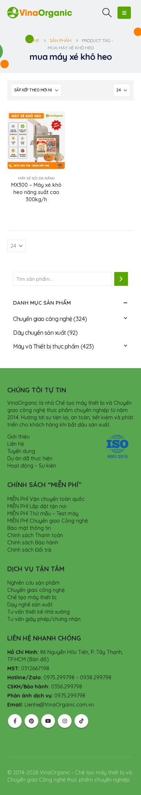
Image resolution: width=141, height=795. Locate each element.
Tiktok (81, 721)
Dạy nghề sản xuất (29, 604)
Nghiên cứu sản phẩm (33, 583)
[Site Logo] (39, 12)
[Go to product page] (36, 140)
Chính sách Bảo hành (32, 542)
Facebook (15, 721)
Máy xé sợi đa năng (36, 178)
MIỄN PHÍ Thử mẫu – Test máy (42, 513)
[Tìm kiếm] (121, 279)
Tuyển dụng (21, 451)
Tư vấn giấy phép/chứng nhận (44, 619)
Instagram (65, 721)
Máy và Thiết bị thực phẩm (46, 346)
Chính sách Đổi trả (29, 550)
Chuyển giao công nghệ (42, 318)
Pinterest (31, 721)
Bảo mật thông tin (29, 528)
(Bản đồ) (38, 659)
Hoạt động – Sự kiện (31, 465)
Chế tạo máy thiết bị (31, 597)
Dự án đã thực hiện (29, 458)
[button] (107, 12)
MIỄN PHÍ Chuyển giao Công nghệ (47, 521)
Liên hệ (15, 444)
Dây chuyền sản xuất (39, 332)
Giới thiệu (18, 436)
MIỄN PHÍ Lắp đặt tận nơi (37, 506)
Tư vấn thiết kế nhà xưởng (38, 612)
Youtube (48, 721)
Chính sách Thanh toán (35, 535)
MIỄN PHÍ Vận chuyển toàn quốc (46, 499)
